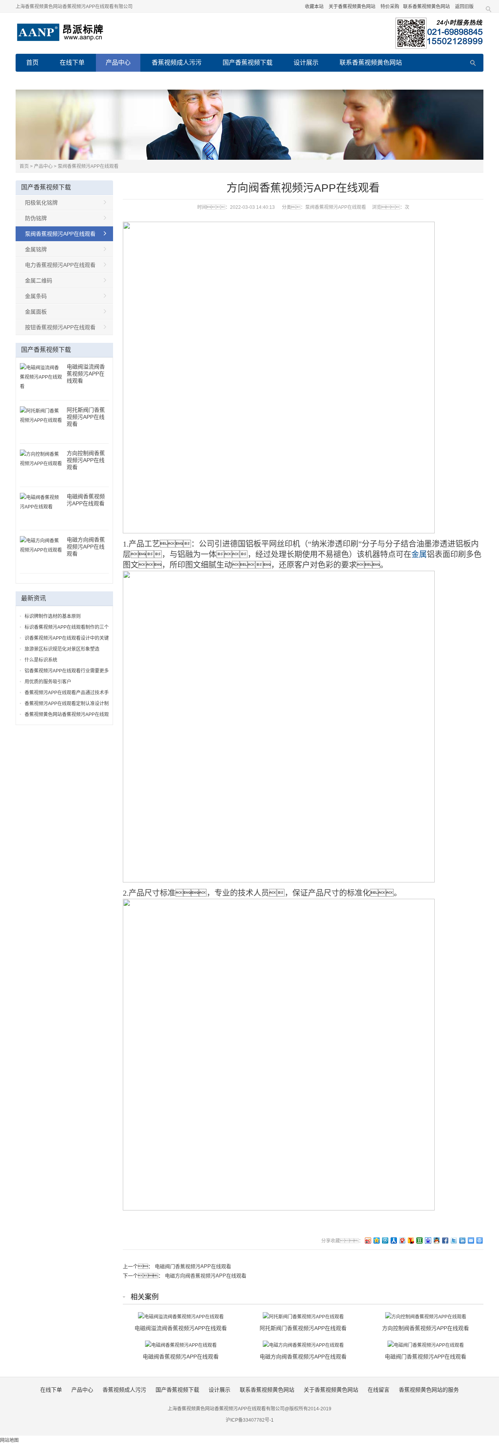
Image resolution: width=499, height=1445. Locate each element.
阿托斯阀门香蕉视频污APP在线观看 (86, 417)
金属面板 (36, 312)
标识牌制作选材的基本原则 (53, 616)
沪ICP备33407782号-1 (250, 1420)
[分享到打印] (479, 1240)
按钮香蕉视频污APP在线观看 (60, 327)
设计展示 (306, 62)
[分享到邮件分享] (470, 1240)
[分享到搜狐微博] (410, 1240)
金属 (419, 554)
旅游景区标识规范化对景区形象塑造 (62, 649)
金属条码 (36, 296)
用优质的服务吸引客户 (48, 682)
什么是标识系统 (41, 660)
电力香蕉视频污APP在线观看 (60, 265)
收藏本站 (314, 6)
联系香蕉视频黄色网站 (426, 6)
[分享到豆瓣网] (419, 1240)
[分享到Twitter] (453, 1240)
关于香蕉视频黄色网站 (352, 6)
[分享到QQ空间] (376, 1240)
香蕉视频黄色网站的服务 (190, 80)
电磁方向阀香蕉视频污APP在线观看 (205, 1276)
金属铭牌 (36, 249)
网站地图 (9, 1440)
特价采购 (389, 6)
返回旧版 (464, 6)
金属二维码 (38, 280)
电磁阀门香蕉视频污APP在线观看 (193, 1266)
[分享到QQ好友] (436, 1240)
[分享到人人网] (393, 1240)
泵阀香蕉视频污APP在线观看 (88, 166)
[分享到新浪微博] (367, 1240)
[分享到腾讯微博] (384, 1240)
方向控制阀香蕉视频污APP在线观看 (86, 460)
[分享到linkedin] (462, 1240)
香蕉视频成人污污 (177, 62)
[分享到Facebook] (445, 1240)
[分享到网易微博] (402, 1240)
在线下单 (72, 62)
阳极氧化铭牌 (41, 202)
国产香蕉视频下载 (248, 62)
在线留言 (122, 80)
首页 (32, 62)
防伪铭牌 (36, 218)
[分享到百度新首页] (427, 1240)
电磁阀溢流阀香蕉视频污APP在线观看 (86, 373)
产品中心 (118, 62)
